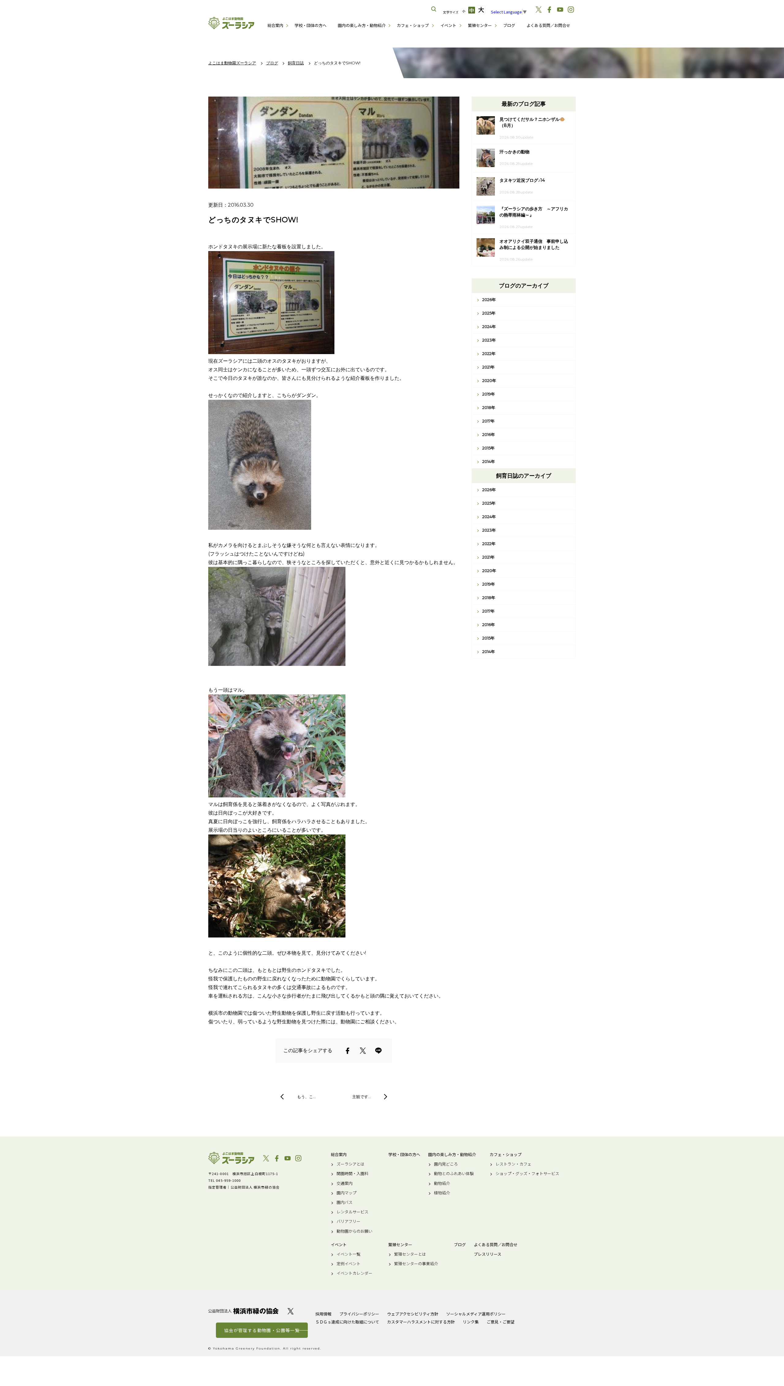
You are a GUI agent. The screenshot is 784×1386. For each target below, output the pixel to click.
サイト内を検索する (434, 9)
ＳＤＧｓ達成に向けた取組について (347, 1322)
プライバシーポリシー (359, 1314)
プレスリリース (487, 1254)
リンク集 (471, 1322)
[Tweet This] (363, 1050)
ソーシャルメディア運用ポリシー (476, 1314)
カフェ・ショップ (413, 25)
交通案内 (344, 1183)
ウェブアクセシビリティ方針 (412, 1314)
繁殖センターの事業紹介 (416, 1263)
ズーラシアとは (350, 1164)
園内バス (344, 1202)
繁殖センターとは (410, 1254)
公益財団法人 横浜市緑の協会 (243, 1311)
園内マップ (346, 1193)
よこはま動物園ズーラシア (231, 1158)
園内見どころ (446, 1164)
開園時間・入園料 (352, 1173)
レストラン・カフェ (513, 1164)
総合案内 (275, 25)
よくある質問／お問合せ (548, 25)
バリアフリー (348, 1221)
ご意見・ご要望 (500, 1322)
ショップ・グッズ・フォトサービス (527, 1173)
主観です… (361, 1096)
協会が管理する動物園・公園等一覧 (262, 1330)
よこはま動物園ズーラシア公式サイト (231, 23)
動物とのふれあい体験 (454, 1173)
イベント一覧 (348, 1254)
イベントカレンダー (354, 1273)
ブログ (509, 25)
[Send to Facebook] (347, 1050)
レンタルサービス (352, 1212)
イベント (448, 25)
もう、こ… (306, 1096)
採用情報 (323, 1314)
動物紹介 (442, 1183)
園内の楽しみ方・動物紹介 (362, 25)
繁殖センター (480, 25)
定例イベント (348, 1263)
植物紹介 (442, 1193)
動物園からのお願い (354, 1231)
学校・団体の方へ (310, 25)
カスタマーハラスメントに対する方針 (421, 1322)
